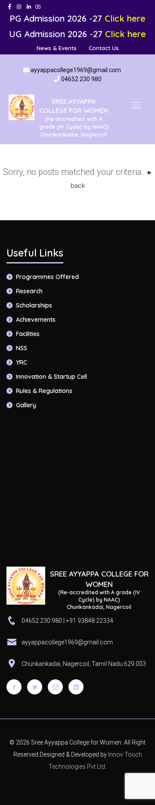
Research (29, 291)
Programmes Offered (47, 277)
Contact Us (104, 47)
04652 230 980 (81, 79)
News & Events (57, 47)
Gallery (26, 405)
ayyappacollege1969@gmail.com (76, 70)
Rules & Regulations (44, 391)
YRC (21, 362)
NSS (21, 348)
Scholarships (34, 305)
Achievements (36, 319)
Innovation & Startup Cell (51, 376)
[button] (136, 104)
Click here (125, 18)
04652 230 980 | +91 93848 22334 (67, 620)
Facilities (28, 334)
